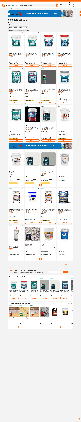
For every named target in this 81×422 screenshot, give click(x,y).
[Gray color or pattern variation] (43, 244)
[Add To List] (22, 33)
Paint (12, 8)
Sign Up (65, 271)
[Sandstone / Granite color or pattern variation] (27, 244)
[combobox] (38, 5)
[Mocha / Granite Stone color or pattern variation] (31, 244)
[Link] (16, 49)
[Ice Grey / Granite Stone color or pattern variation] (30, 244)
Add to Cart (16, 65)
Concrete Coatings (17, 8)
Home (9, 8)
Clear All (27, 30)
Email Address (51, 269)
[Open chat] (80, 13)
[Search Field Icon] (57, 5)
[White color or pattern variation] (42, 244)
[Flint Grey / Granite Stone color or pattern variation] (26, 244)
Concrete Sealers (24, 8)
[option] (72, 264)
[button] (69, 27)
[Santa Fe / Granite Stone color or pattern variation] (28, 244)
